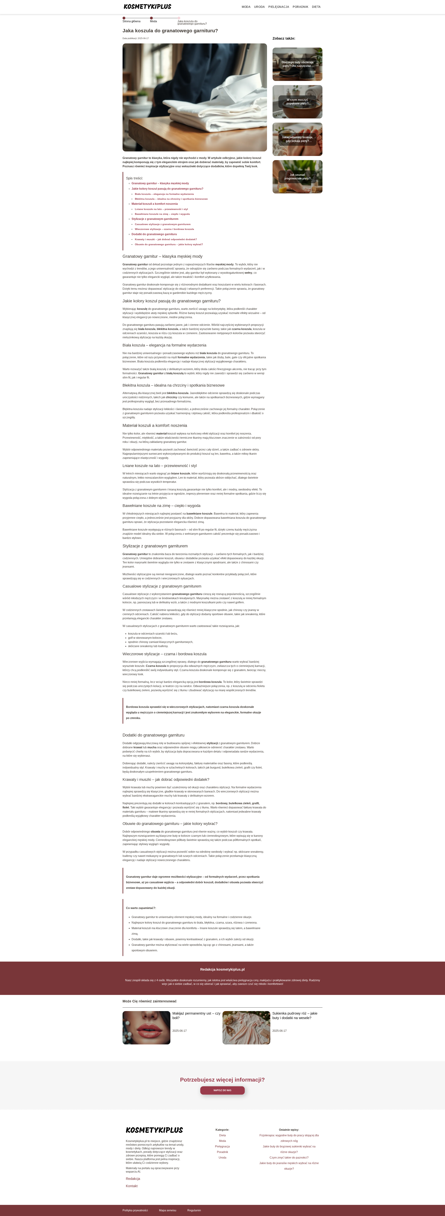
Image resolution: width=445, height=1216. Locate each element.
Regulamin (194, 1210)
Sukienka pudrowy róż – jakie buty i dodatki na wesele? (294, 1015)
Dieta (316, 6)
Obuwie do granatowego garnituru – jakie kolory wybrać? (169, 244)
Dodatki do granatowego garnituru (154, 234)
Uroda (259, 6)
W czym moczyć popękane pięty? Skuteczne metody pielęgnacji (297, 101)
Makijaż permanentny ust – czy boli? (196, 1015)
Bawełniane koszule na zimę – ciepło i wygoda (162, 214)
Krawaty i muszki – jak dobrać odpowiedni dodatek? (166, 239)
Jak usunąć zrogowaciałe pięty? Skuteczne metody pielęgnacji (297, 176)
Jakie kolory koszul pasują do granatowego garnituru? (167, 188)
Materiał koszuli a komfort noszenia (155, 203)
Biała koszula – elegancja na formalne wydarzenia (164, 194)
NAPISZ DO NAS (222, 1090)
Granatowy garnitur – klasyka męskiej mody (160, 183)
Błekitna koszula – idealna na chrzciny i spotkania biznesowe (171, 198)
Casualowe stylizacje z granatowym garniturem (163, 224)
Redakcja (133, 1179)
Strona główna (131, 21)
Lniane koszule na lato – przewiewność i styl (161, 209)
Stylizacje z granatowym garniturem (155, 218)
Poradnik (301, 6)
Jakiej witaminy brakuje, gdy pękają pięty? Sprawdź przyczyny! (297, 139)
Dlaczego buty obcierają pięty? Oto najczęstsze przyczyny (297, 64)
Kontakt (132, 1186)
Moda (246, 6)
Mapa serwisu (167, 1210)
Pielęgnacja (278, 6)
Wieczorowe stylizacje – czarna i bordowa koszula (164, 229)
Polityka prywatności (135, 1210)
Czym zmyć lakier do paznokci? (289, 1157)
